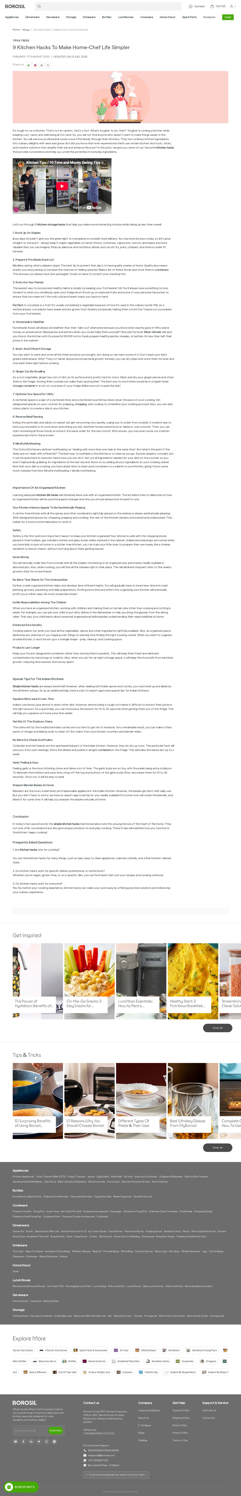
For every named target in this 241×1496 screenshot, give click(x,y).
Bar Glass (174, 1251)
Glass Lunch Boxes (153, 1286)
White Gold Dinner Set (203, 1231)
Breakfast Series (165, 1236)
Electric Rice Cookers (196, 1176)
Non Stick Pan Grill (71, 1211)
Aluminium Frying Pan (135, 1211)
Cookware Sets (51, 1216)
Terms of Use (180, 1440)
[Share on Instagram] (35, 65)
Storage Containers (41, 1316)
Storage (71, 17)
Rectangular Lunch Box (79, 1286)
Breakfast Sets (172, 1231)
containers (105, 750)
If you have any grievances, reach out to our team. (117, 1475)
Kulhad (63, 1256)
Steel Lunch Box (174, 1286)
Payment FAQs (181, 1410)
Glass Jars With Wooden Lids (90, 1316)
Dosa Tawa (52, 1211)
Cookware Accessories (96, 1211)
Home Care (113, 1182)
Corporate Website (149, 1410)
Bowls (29, 1231)
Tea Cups (18, 1251)
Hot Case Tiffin (55, 1286)
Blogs (26, 30)
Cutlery (93, 1236)
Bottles (107, 17)
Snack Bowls (57, 1236)
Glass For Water (34, 1251)
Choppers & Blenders (171, 1176)
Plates (185, 1231)
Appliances (12, 17)
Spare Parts (189, 17)
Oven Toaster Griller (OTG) (50, 1176)
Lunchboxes (125, 17)
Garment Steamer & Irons (135, 1182)
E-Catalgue (144, 1425)
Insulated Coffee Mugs (57, 1251)
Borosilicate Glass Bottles (27, 1196)
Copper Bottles (102, 1196)
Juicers (91, 1176)
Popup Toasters (76, 1176)
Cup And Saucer (144, 1251)
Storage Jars (217, 1316)
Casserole (35, 1301)
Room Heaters (160, 1182)
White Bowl (105, 1236)
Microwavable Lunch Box (198, 1286)
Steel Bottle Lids (143, 1196)
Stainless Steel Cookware (163, 1211)
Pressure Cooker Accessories (78, 1216)
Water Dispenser (122, 1196)
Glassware (19, 1256)
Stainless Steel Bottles (56, 1196)
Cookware (146, 17)
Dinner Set (18, 1231)
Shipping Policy (181, 1418)
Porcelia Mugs (111, 1251)
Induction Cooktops (146, 1176)
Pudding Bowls (154, 1231)
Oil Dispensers (21, 1316)
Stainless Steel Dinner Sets (192, 1236)
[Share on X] (41, 65)
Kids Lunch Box (116, 1286)
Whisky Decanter (190, 1251)
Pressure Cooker (22, 1211)
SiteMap (143, 1440)
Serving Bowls (20, 1301)
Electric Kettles (96, 1182)
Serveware (52, 17)
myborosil (115, 1492)
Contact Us (208, 1418)
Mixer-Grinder (152, 332)
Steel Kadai (185, 1211)
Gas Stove (50, 1182)
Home (16, 29)
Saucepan (116, 1211)
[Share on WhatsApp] (29, 65)
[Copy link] (48, 65)
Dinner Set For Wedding (127, 1236)
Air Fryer (128, 1176)
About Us (143, 1418)
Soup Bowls (80, 1236)
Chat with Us (209, 1410)
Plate (69, 1236)
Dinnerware (32, 17)
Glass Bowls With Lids (47, 1231)
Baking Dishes (51, 1301)
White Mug (127, 1251)
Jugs (204, 1251)
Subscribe (55, 1430)
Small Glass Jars (63, 1316)
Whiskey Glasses (81, 1251)
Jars (110, 1316)
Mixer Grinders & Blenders (72, 1182)
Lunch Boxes (134, 1286)
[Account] (233, 6)
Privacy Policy (180, 1433)
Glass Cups (161, 1251)
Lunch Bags (99, 1286)
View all (218, 1028)
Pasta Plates (116, 1231)
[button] (12, 17)
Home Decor (168, 17)
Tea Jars (138, 1316)
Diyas (16, 1271)
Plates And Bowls (134, 1231)
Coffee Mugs (216, 1251)
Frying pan (39, 1211)
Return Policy (180, 1425)
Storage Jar (150, 1316)
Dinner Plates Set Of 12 (73, 1231)
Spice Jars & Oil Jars (197, 1316)
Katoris (222, 1231)
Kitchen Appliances (23, 1176)
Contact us (91, 1402)
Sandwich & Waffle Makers (28, 1182)
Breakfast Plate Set (38, 1236)
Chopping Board (203, 1211)
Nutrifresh (116, 1176)
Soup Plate (19, 1236)
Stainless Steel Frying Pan (27, 1216)
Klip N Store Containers (172, 1316)
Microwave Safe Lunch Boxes (29, 1286)
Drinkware (89, 17)
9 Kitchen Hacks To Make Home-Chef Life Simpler (61, 30)
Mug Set (97, 1251)
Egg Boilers (103, 1176)
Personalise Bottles (81, 1196)
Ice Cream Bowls (97, 1231)
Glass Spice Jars (122, 1316)
